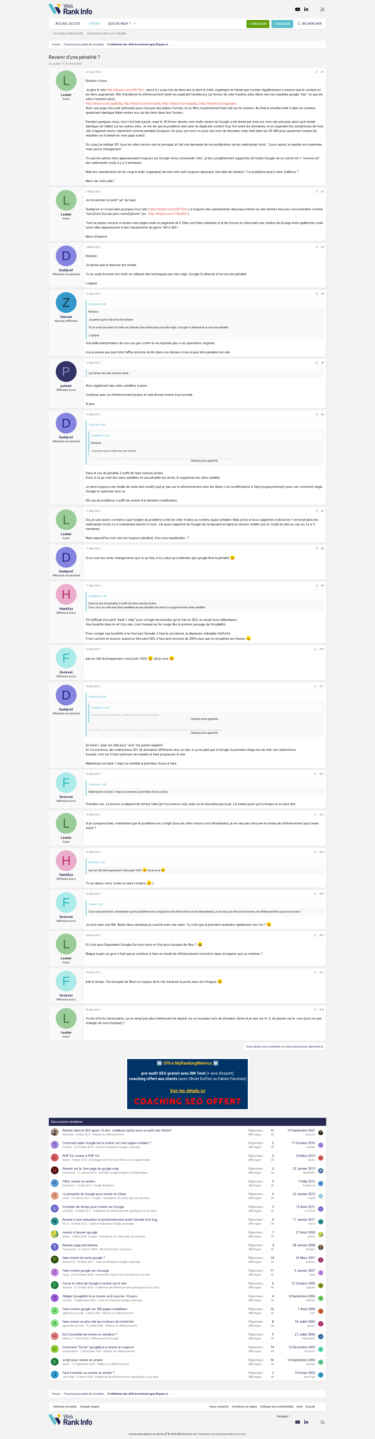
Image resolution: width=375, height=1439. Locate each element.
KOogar (310, 1249)
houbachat (68, 1172)
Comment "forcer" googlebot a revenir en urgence (98, 1347)
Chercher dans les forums (106, 33)
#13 (321, 814)
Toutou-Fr (309, 1351)
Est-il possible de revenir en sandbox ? (89, 1334)
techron (67, 1300)
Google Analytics (104, 1185)
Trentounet (69, 1249)
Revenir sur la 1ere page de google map (90, 1169)
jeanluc (310, 1261)
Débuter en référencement (108, 1134)
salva (65, 1198)
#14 (321, 852)
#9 (322, 585)
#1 (322, 72)
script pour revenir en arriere (82, 1360)
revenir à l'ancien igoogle (79, 1232)
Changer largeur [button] (90, 1406)
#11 (321, 686)
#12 (321, 774)
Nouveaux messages (68, 33)
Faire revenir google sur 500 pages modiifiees (94, 1309)
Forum (94, 24)
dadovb (310, 1287)
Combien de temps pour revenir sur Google (93, 1207)
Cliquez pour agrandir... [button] (205, 460)
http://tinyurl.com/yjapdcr (180, 103)
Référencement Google (105, 1338)
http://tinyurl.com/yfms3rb (142, 103)
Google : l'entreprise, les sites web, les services (120, 1198)
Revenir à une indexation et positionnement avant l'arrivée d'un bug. (110, 1220)
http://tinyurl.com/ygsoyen (218, 103)
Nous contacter (219, 1406)
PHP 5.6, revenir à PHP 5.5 (80, 1156)
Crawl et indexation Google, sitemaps (117, 1147)
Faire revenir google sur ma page (85, 1271)
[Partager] (316, 72)
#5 (322, 362)
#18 (321, 1009)
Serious (310, 1300)
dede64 (67, 1287)
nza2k (311, 1198)
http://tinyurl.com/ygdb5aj (104, 103)
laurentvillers (70, 1351)
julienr (66, 1236)
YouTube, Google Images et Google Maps (123, 1172)
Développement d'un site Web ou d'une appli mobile (119, 1159)
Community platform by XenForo (163, 1434)
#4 (322, 293)
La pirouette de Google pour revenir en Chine (94, 1194)
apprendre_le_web (73, 1313)
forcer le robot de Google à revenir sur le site (94, 1283)
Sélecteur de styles (65, 1406)
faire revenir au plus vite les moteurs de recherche (98, 1322)
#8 (322, 548)
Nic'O (65, 1223)
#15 (321, 893)
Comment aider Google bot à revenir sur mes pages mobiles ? (106, 1143)
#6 (322, 414)
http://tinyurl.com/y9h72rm (125, 90)
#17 (321, 972)
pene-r (311, 1325)
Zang (65, 1274)
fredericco (68, 1185)
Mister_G (67, 1338)
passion (310, 1134)
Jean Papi (68, 1376)
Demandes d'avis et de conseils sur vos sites (123, 1274)
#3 (322, 247)
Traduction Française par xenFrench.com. (222, 1434)
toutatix (67, 1147)
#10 (321, 649)
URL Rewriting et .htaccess (115, 1249)
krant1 (66, 1364)
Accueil (310, 1406)
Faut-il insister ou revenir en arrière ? (88, 1373)
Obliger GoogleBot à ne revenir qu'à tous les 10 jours (99, 1296)
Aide (299, 1406)
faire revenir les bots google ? (83, 1258)
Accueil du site (67, 24)
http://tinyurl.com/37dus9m (167, 214)
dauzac (310, 1364)
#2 (322, 191)
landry (66, 1159)
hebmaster (308, 1338)
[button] (135, 23)
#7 (322, 511)
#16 (321, 935)
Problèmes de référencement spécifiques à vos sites (125, 1210)
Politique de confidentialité (276, 1406)
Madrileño (309, 1172)
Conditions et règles (244, 1406)
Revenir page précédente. (80, 1245)
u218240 (67, 1210)
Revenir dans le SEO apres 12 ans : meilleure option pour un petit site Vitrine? (117, 1130)
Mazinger (68, 1134)
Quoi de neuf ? (119, 24)
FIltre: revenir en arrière (78, 1181)
